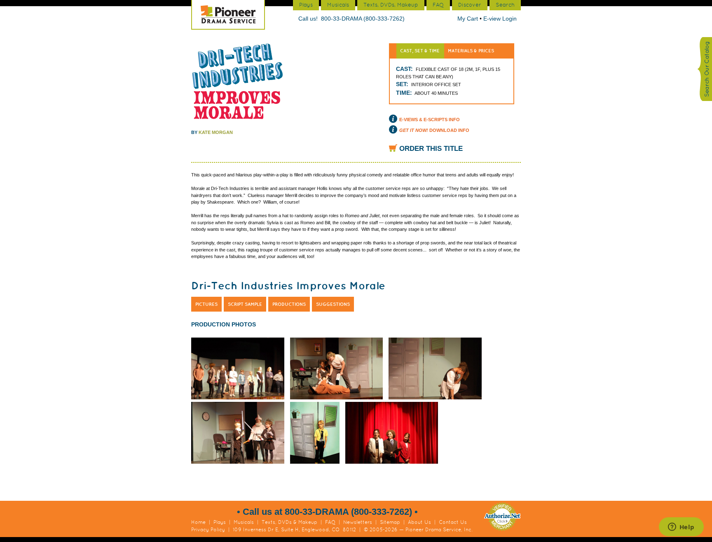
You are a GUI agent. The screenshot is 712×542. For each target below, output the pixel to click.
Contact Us (453, 522)
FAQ (330, 522)
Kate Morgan (216, 132)
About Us (419, 522)
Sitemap (390, 522)
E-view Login (500, 18)
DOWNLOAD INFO (434, 130)
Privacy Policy (208, 530)
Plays (219, 522)
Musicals (244, 522)
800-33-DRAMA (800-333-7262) (363, 18)
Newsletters (357, 522)
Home (198, 522)
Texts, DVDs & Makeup (289, 522)
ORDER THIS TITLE (431, 149)
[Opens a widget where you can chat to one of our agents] (681, 527)
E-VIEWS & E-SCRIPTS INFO (429, 119)
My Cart (468, 18)
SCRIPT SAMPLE (245, 304)
